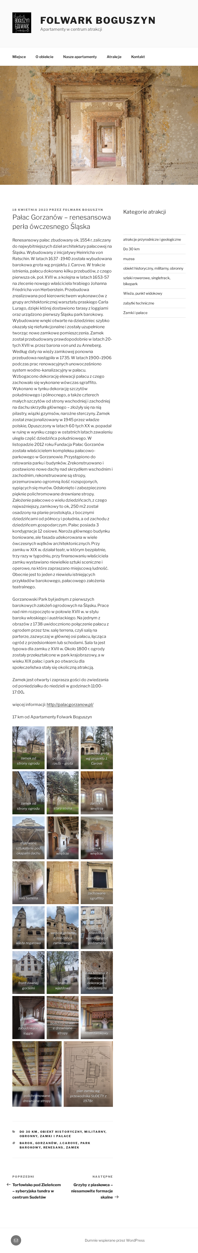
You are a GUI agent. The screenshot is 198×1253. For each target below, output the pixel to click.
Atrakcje (114, 56)
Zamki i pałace (55, 1136)
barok (26, 1143)
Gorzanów (46, 1143)
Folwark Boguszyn (98, 20)
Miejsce (19, 56)
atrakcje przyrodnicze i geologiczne (152, 239)
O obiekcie (44, 56)
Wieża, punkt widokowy (142, 293)
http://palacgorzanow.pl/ (70, 704)
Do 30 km (29, 1132)
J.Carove (69, 1143)
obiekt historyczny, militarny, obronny (153, 268)
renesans (53, 1147)
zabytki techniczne (138, 303)
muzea (129, 258)
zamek (73, 1147)
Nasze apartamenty (80, 56)
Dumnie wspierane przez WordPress (115, 1240)
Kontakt (138, 56)
